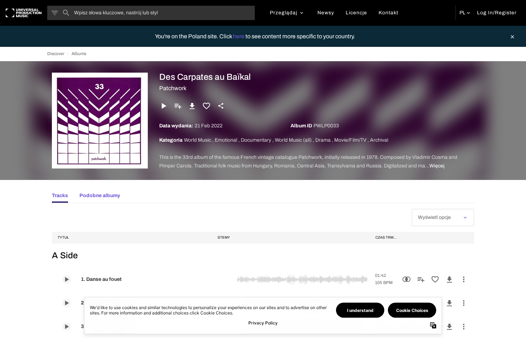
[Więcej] (463, 279)
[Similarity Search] (406, 279)
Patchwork (172, 88)
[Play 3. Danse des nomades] (66, 326)
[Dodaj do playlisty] (178, 106)
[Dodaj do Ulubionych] (206, 106)
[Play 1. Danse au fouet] (66, 279)
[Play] (163, 106)
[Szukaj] (66, 13)
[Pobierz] (192, 106)
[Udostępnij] (220, 106)
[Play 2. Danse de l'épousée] (66, 303)
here (239, 36)
